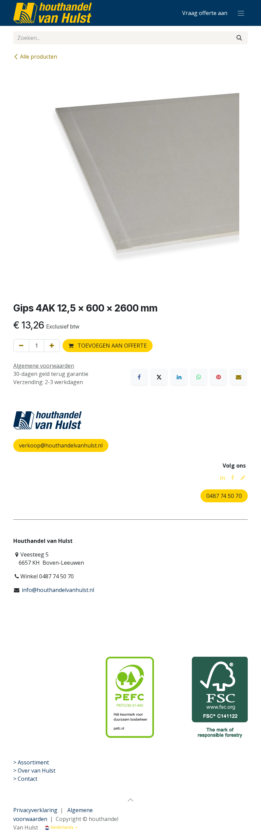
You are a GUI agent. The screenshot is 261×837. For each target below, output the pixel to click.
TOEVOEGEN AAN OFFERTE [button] (111, 345)
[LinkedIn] (179, 377)
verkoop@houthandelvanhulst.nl (61, 445)
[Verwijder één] (21, 345)
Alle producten (38, 56)
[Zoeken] (239, 37)
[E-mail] (238, 377)
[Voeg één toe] (52, 345)
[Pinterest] (218, 377)
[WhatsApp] (199, 377)
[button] (130, 800)
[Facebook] (139, 377)
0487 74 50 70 (224, 495)
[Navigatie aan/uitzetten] (241, 13)
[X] (159, 377)
